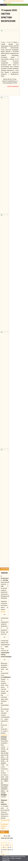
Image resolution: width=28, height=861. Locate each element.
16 (12, 845)
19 (5, 847)
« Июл (2, 854)
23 (12, 847)
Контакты (4, 735)
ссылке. (3, 611)
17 (1, 847)
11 (3, 845)
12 (5, 845)
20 (7, 847)
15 (10, 845)
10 (1, 845)
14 (8, 845)
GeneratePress (6, 860)
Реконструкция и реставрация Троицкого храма (5, 824)
